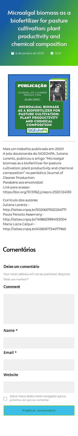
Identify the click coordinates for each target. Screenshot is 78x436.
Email (10, 352)
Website (11, 375)
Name (11, 330)
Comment (12, 286)
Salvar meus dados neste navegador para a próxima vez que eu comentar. (38, 398)
